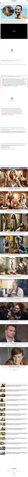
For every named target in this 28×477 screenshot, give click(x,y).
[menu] (27, 1)
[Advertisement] (14, 377)
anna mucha (3, 166)
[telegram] (14, 168)
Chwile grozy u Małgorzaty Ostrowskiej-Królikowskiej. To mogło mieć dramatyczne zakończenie (13, 64)
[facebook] (5, 168)
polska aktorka (6, 166)
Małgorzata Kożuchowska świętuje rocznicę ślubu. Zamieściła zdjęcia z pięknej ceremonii (12, 127)
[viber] (23, 168)
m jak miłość (9, 166)
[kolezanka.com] (14, 0)
